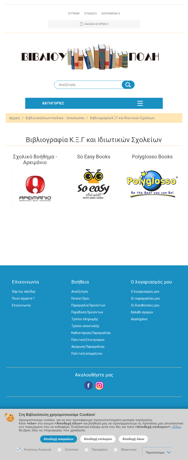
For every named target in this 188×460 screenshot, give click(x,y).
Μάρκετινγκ (129, 449)
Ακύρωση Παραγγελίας (88, 346)
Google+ (99, 385)
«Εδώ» (176, 427)
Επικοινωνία (21, 305)
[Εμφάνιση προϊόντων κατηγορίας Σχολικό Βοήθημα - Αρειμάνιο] (35, 190)
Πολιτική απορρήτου (86, 353)
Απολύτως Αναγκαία (37, 449)
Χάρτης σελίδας (24, 291)
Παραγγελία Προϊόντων (88, 305)
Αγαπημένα (139, 319)
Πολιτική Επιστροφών (88, 340)
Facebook (88, 385)
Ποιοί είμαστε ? (23, 298)
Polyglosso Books (152, 157)
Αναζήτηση (79, 291)
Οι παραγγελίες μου (145, 298)
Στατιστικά (71, 449)
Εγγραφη (74, 13)
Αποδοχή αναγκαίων (58, 439)
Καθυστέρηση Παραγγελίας (91, 333)
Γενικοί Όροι (80, 298)
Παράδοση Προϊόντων (87, 312)
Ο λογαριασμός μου (145, 291)
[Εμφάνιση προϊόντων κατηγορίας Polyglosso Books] (152, 184)
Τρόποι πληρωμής (84, 319)
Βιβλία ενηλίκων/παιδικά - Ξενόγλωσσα (55, 118)
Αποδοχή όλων (133, 439)
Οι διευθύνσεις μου (145, 305)
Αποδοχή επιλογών (98, 439)
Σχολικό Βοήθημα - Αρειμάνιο (35, 159)
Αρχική (14, 118)
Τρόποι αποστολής (85, 326)
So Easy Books (93, 157)
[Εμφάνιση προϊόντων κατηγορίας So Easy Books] (93, 184)
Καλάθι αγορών (142, 312)
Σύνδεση (90, 13)
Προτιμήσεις (100, 449)
